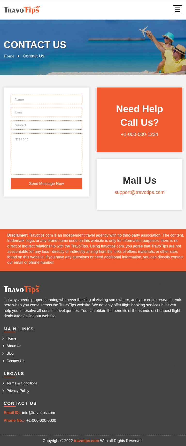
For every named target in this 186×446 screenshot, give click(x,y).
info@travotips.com (38, 413)
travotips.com (86, 441)
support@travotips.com (140, 192)
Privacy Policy (18, 391)
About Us (14, 346)
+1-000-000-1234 (139, 134)
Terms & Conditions (22, 383)
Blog (10, 353)
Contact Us (15, 361)
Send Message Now (46, 184)
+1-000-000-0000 (41, 420)
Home (9, 56)
